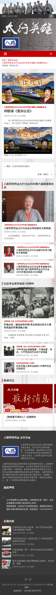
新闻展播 (24, 410)
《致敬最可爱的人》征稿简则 (20, 417)
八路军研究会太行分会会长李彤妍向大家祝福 (27, 228)
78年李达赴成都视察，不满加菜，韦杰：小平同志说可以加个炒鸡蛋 (34, 350)
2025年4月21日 (22, 372)
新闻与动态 (15, 410)
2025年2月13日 (10, 116)
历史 (12, 321)
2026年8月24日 (18, 555)
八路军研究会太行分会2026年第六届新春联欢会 (20, 225)
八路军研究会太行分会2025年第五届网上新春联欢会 (25, 107)
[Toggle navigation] (5, 54)
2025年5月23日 (10, 331)
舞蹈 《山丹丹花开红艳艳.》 (19, 166)
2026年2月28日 (10, 232)
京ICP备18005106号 (32, 591)
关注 (7, 410)
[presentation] (48, 380)
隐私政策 (17, 591)
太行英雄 (22, 116)
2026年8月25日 (18, 533)
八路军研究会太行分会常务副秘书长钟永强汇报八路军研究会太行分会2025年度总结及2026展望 (34, 269)
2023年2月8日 (11, 420)
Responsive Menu (51, 16)
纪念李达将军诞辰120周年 (24, 321)
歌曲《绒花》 (43, 174)
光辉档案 (7, 321)
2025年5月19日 (22, 355)
